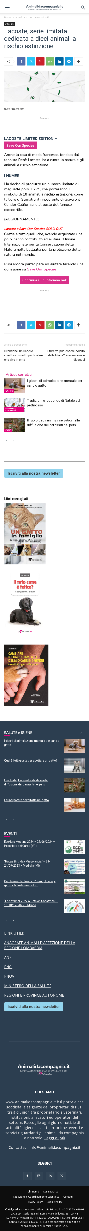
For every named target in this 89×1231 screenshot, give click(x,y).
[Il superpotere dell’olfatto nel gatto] (74, 805)
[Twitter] (31, 61)
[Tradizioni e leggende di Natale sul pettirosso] (14, 405)
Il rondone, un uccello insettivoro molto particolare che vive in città (23, 355)
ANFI (8, 957)
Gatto (9, 390)
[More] (78, 61)
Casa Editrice (50, 1191)
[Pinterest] (40, 61)
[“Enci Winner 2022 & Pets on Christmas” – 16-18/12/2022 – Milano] (74, 906)
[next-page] (13, 440)
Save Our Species (42, 269)
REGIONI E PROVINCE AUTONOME (34, 995)
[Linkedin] (59, 61)
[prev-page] (6, 440)
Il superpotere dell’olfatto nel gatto (26, 800)
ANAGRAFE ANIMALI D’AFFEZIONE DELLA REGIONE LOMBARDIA (39, 945)
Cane (8, 430)
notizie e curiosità (39, 17)
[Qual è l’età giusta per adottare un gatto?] (74, 765)
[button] (7, 7)
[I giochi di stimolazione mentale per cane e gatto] (14, 385)
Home (7, 17)
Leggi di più (54, 1137)
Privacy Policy (35, 1202)
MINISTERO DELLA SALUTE (27, 985)
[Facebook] (21, 61)
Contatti (68, 1196)
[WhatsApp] (50, 61)
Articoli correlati (18, 374)
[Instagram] (39, 1176)
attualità (20, 17)
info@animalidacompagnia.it (55, 1147)
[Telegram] (69, 61)
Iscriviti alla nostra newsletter (34, 473)
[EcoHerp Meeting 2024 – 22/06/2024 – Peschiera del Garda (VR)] (74, 847)
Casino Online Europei (23, 1018)
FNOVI (9, 976)
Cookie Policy (54, 1202)
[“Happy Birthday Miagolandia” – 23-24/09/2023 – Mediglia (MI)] (74, 866)
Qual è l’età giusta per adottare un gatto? (30, 760)
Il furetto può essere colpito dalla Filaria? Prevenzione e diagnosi (66, 355)
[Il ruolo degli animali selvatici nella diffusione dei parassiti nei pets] (14, 425)
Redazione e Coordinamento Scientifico (36, 1196)
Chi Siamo (33, 1191)
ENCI (8, 966)
